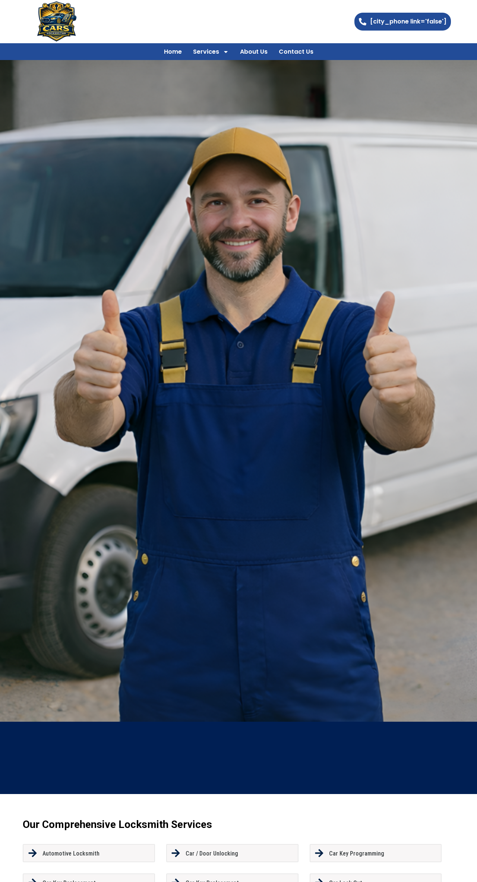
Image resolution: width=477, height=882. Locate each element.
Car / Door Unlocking (212, 853)
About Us (254, 51)
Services (206, 51)
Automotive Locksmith (70, 853)
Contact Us (296, 51)
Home (173, 51)
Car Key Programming (356, 853)
